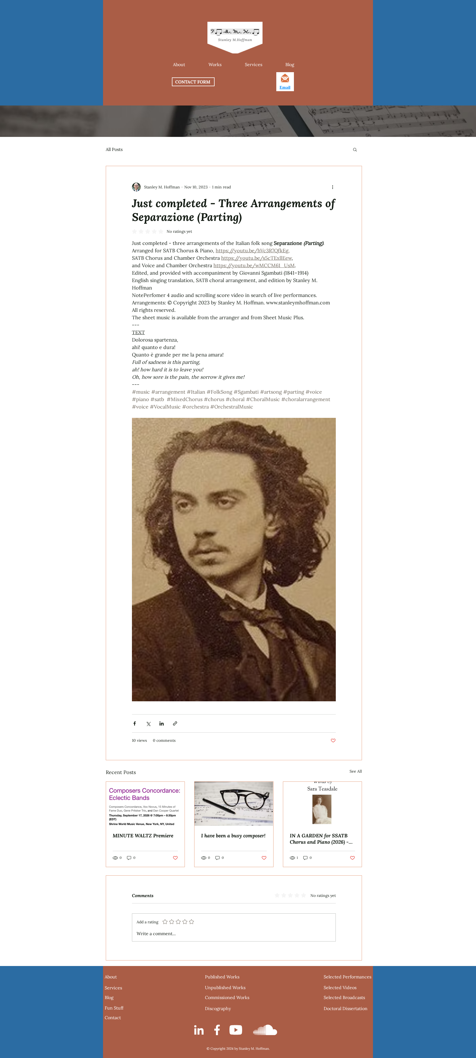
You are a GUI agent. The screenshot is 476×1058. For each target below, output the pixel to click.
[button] (215, 64)
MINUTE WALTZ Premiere (143, 835)
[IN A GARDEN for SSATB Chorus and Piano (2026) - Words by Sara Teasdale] (322, 804)
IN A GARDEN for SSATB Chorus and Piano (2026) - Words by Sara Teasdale (319, 838)
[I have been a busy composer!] (233, 804)
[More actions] (332, 187)
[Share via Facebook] (134, 723)
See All (356, 771)
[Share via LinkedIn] (161, 723)
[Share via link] (175, 723)
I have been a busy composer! (233, 835)
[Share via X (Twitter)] (148, 723)
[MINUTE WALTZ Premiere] (145, 804)
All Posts (114, 149)
